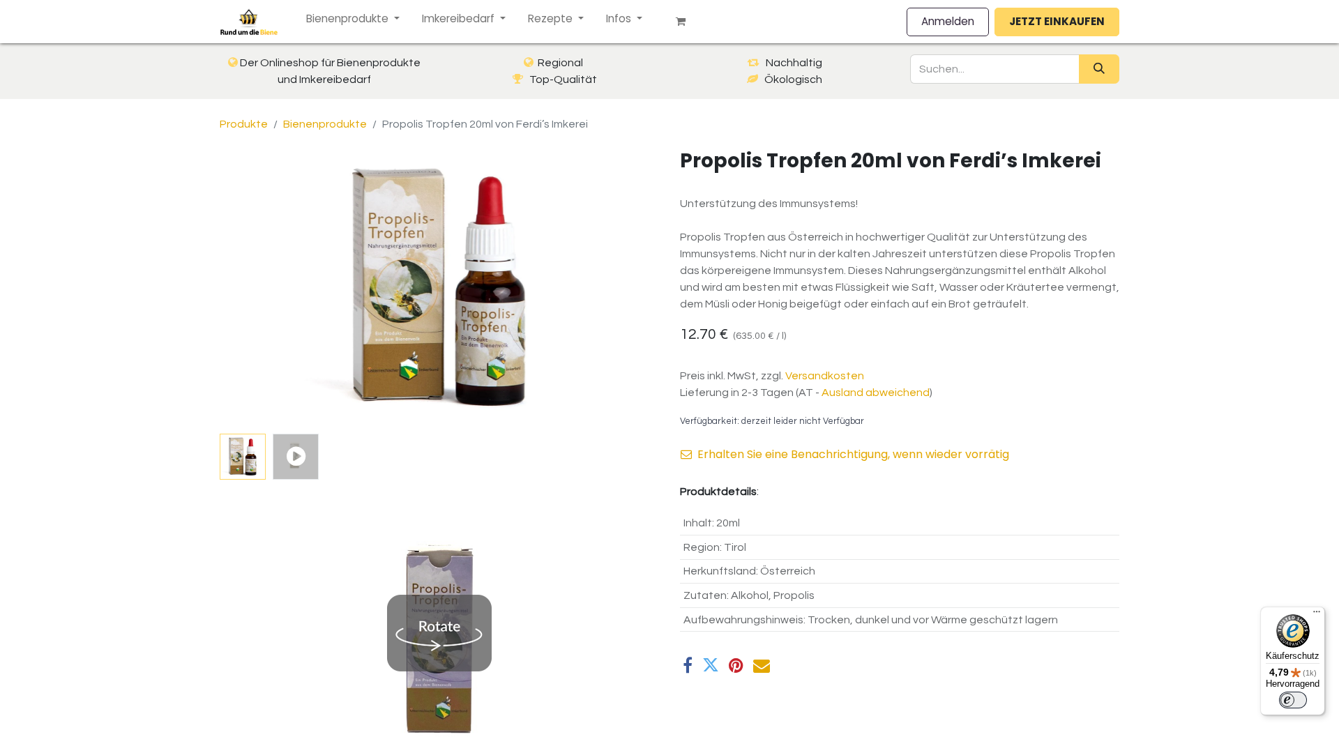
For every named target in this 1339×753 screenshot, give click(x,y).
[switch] (1293, 700)
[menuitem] (353, 19)
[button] (253, 289)
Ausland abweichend (876, 392)
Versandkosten (824, 375)
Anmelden (947, 21)
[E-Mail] (761, 665)
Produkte (244, 124)
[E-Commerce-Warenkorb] (686, 21)
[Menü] (1316, 615)
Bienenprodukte (325, 124)
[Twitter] (710, 665)
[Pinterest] (736, 665)
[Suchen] (1099, 69)
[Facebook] (688, 665)
